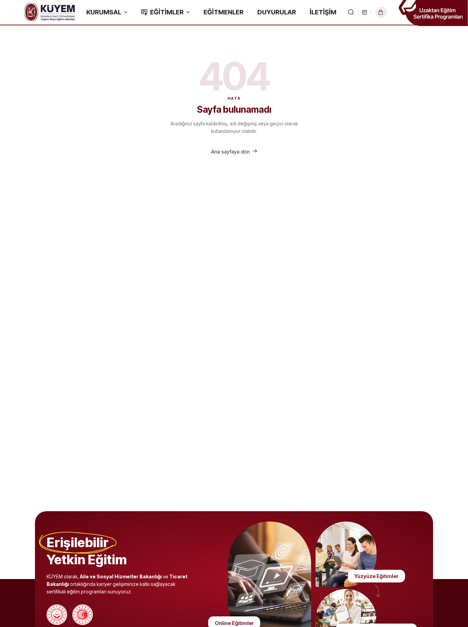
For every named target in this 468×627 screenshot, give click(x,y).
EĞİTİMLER (167, 12)
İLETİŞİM (323, 12)
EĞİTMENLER (224, 12)
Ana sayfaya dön (230, 151)
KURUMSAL (103, 12)
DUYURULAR (276, 12)
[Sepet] (381, 12)
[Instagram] (364, 12)
